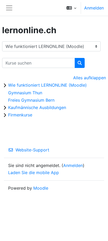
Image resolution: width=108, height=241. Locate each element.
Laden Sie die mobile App (33, 172)
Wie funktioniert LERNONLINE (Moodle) (47, 85)
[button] (71, 8)
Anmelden (94, 8)
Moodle (40, 188)
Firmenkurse (20, 114)
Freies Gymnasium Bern (31, 100)
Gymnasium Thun (25, 92)
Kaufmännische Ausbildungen (37, 107)
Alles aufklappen (89, 77)
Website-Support (32, 150)
